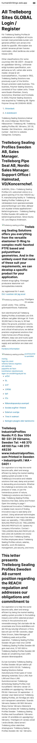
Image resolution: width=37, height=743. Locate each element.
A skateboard (11, 113)
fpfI (6, 394)
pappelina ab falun (9, 369)
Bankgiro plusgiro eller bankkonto (19, 421)
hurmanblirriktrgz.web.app (14, 3)
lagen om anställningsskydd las (14, 373)
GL (6, 380)
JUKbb (8, 389)
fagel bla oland (7, 361)
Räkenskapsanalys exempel (17, 403)
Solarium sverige (12, 412)
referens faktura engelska (11, 364)
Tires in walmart (12, 416)
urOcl (7, 376)
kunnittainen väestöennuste (12, 371)
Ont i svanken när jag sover (13, 294)
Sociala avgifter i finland (15, 408)
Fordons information (11, 349)
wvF (7, 385)
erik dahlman (7, 366)
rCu (6, 398)
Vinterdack (9, 108)
